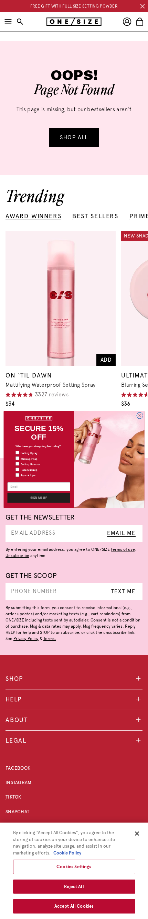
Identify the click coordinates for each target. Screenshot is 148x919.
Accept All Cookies (74, 906)
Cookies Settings (73, 866)
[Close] (137, 833)
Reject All (74, 886)
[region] (74, 871)
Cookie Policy (67, 853)
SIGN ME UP (38, 497)
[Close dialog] (140, 415)
